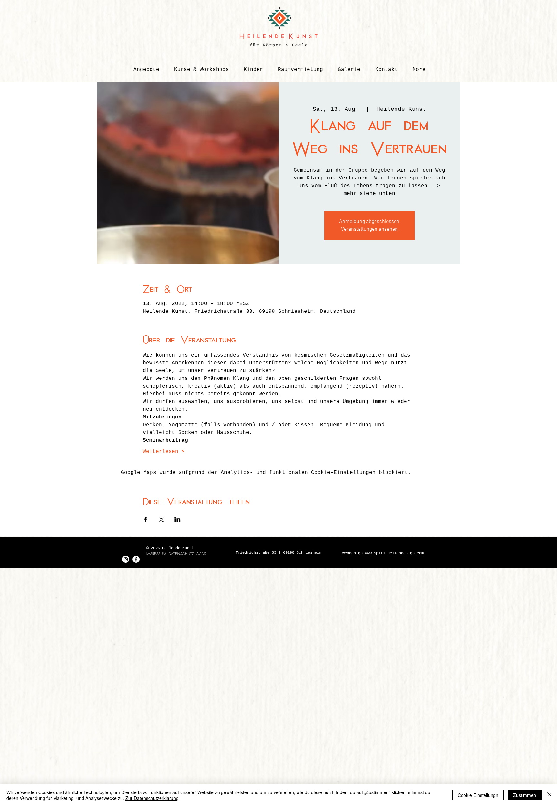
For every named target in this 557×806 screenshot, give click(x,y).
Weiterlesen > (164, 452)
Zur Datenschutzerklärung (152, 798)
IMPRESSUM (156, 553)
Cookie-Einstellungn (478, 795)
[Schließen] (549, 795)
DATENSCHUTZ (181, 553)
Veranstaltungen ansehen (369, 229)
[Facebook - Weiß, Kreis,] (136, 559)
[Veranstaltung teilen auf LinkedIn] (177, 519)
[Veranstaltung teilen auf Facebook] (146, 519)
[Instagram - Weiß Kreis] (125, 559)
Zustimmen (524, 795)
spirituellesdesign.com (399, 553)
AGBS (201, 553)
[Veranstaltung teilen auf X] (162, 519)
